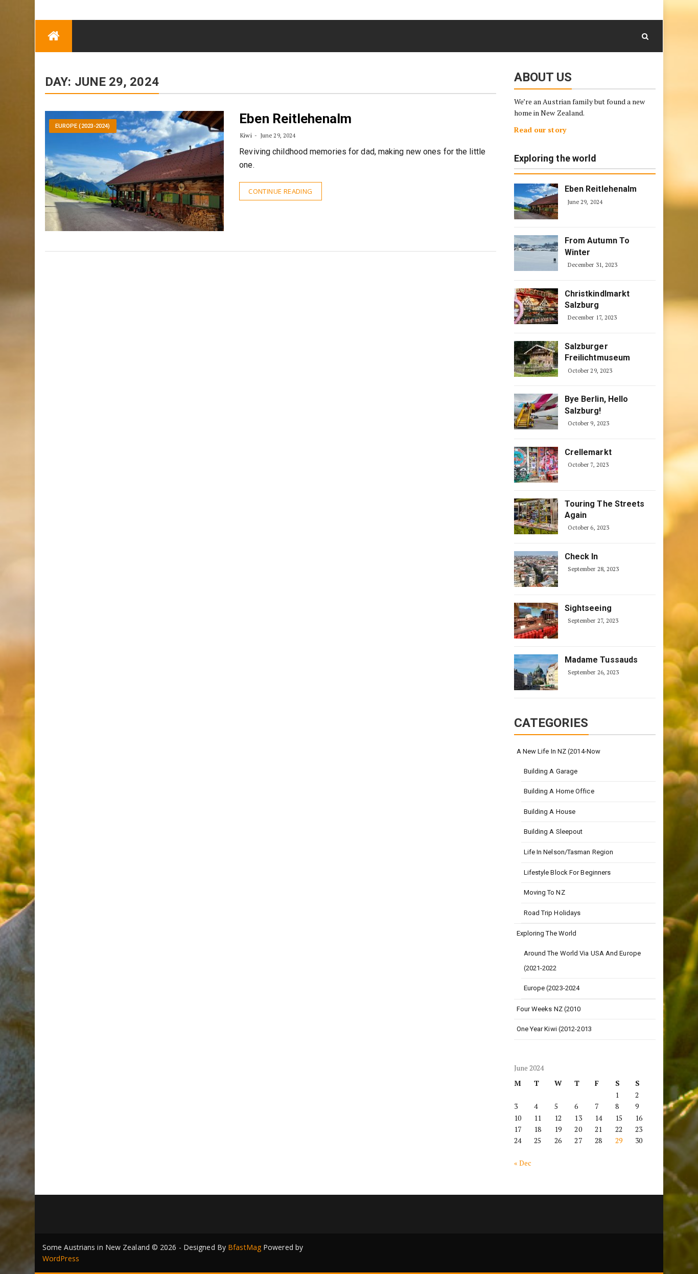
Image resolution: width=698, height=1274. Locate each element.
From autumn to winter (597, 246)
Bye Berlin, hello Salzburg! (597, 404)
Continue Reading (280, 191)
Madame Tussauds (601, 660)
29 (618, 1140)
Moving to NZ (544, 892)
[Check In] (536, 569)
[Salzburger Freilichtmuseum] (536, 359)
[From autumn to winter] (536, 253)
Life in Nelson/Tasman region (569, 852)
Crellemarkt (588, 452)
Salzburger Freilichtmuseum (598, 352)
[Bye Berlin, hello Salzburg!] (536, 411)
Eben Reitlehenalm (295, 118)
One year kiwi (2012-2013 (554, 1029)
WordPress (60, 1258)
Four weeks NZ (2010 (549, 1009)
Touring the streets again (605, 509)
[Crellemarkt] (536, 465)
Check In (581, 556)
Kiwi (245, 135)
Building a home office (559, 791)
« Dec (523, 1163)
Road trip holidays (552, 913)
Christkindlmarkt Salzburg (597, 299)
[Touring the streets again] (536, 516)
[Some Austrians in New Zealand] (53, 36)
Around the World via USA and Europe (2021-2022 (582, 960)
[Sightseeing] (536, 621)
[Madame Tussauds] (536, 672)
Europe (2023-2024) (82, 126)
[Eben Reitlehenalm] (536, 201)
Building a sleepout (553, 831)
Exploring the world (555, 159)
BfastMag (244, 1247)
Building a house (550, 811)
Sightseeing (588, 608)
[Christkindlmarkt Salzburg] (536, 306)
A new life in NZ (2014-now (559, 751)
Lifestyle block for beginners (567, 872)
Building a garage (551, 771)
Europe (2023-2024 (552, 988)
